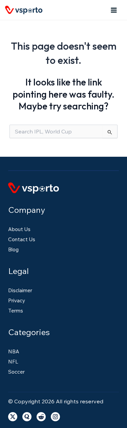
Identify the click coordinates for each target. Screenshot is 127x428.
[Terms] (15, 311)
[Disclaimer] (20, 290)
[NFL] (13, 362)
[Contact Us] (21, 239)
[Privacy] (16, 301)
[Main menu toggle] (114, 10)
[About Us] (19, 229)
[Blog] (13, 250)
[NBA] (13, 352)
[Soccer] (16, 372)
